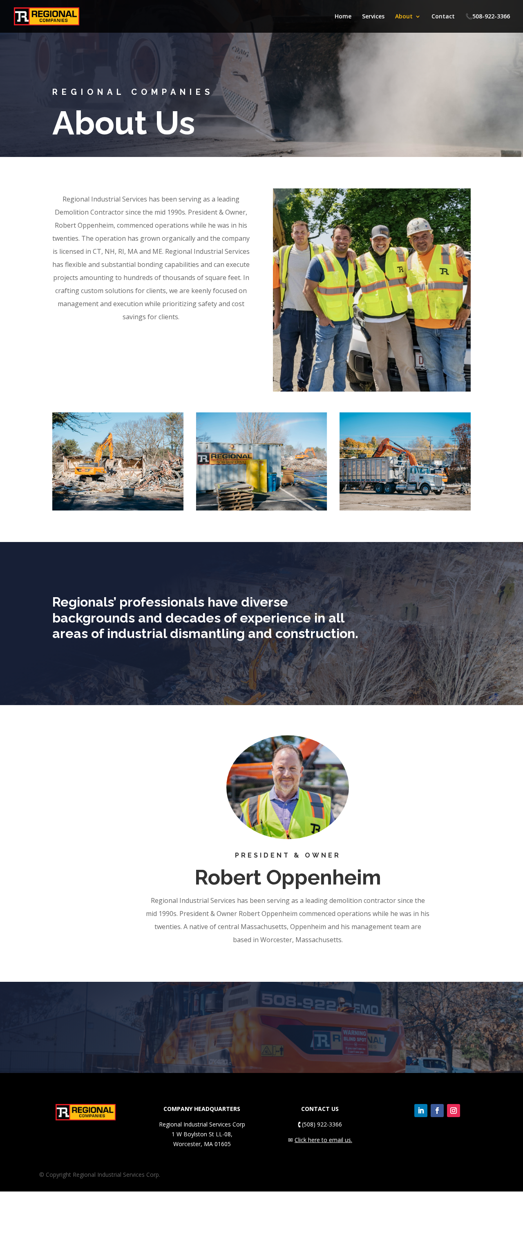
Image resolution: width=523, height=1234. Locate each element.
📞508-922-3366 (487, 16)
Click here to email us (323, 1140)
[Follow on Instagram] (453, 1110)
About (404, 16)
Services (373, 16)
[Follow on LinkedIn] (420, 1110)
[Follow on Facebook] (437, 1110)
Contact (443, 16)
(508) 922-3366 (320, 1124)
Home (343, 16)
